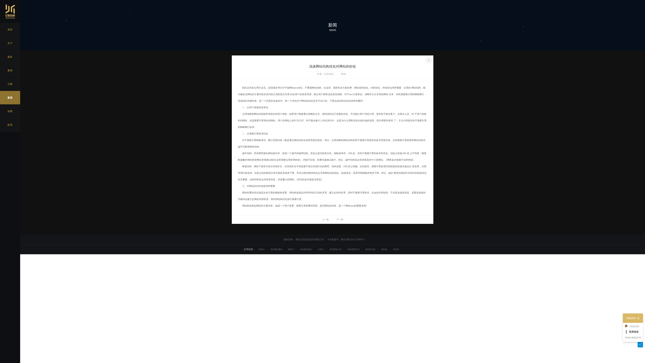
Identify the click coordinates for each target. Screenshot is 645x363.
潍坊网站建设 (276, 249)
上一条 (325, 219)
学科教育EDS (353, 249)
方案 (10, 84)
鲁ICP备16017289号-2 (353, 239)
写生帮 (396, 249)
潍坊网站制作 (306, 249)
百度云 (321, 249)
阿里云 (262, 249)
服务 (10, 56)
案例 (10, 70)
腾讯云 (291, 249)
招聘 (10, 111)
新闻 (10, 97)
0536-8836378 (633, 337)
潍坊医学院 (370, 249)
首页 (10, 29)
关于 (10, 43)
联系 (10, 125)
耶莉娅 (384, 249)
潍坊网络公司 (336, 249)
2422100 (634, 326)
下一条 (339, 219)
